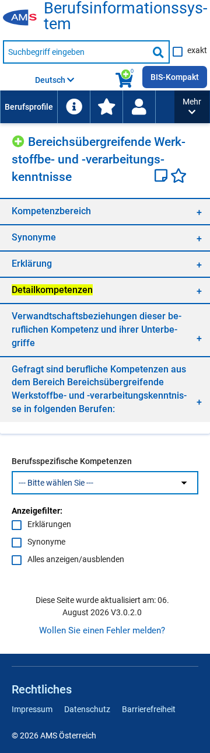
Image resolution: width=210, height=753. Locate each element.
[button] (191, 106)
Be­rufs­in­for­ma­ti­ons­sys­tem (125, 16)
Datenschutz (87, 709)
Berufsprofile (29, 106)
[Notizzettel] (162, 177)
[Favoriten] (178, 177)
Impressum (32, 709)
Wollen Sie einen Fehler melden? (102, 630)
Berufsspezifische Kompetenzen (72, 461)
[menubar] (87, 106)
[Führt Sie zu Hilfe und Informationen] (73, 106)
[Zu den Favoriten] (106, 106)
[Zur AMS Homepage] (23, 18)
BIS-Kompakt (174, 77)
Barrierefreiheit (149, 709)
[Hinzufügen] (20, 139)
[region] (105, 211)
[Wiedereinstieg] (139, 106)
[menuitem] (28, 106)
